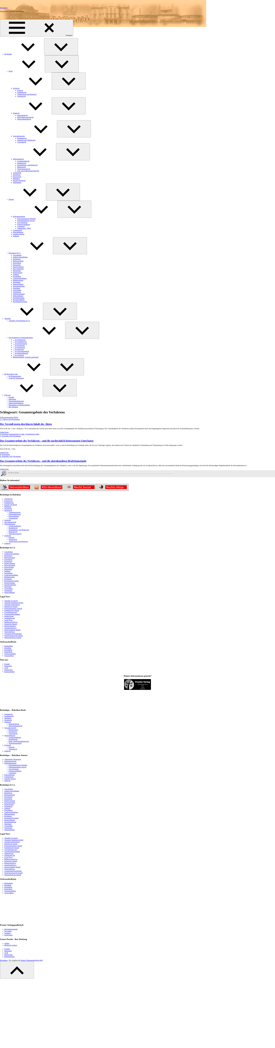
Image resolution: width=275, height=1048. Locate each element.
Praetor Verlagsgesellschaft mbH (32, 960)
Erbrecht (20, 90)
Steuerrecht (8, 510)
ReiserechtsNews (10, 626)
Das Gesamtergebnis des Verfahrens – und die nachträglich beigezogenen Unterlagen (46, 440)
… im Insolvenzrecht (20, 344)
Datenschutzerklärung (16, 403)
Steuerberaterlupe (19, 286)
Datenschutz (8, 670)
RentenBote (8, 652)
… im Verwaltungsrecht (21, 351)
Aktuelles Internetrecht (12, 605)
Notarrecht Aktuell (10, 624)
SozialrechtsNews (10, 628)
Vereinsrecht (21, 96)
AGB (6, 668)
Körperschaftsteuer (23, 224)
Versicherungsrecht (23, 169)
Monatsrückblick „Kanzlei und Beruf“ (26, 357)
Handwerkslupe (18, 267)
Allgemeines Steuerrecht (12, 759)
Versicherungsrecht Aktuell (13, 636)
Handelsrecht (21, 163)
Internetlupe (17, 271)
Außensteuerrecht (15, 512)
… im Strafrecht (18, 349)
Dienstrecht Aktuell (10, 607)
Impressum (12, 399)
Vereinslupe (17, 292)
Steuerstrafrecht (22, 115)
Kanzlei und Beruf (19, 180)
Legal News (8, 620)
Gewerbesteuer (22, 222)
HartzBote (7, 648)
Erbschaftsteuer (18, 232)
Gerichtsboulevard (10, 612)
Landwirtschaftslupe (20, 278)
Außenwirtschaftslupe (20, 257)
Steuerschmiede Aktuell (12, 630)
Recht (11, 71)
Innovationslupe (18, 269)
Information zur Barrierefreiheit (19, 405)
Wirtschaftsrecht (18, 159)
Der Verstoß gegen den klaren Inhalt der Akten (26, 424)
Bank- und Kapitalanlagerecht (19, 741)
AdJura (6, 943)
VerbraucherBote (10, 654)
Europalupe (17, 265)
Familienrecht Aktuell (11, 610)
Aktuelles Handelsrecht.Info (13, 603)
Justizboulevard (9, 618)
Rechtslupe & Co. (15, 253)
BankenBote (8, 646)
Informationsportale (11, 929)
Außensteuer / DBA (24, 228)
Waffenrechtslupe (19, 294)
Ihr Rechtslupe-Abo (11, 374)
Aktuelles (7, 318)
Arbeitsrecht (17, 173)
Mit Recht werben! (10, 945)
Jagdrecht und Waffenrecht (26, 140)
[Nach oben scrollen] (17, 969)
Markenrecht (21, 167)
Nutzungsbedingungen (16, 401)
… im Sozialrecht (19, 345)
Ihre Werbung (13, 407)
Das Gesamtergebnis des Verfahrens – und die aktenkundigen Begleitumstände (43, 461)
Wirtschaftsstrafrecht (24, 119)
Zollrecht (16, 236)
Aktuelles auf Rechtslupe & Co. (19, 321)
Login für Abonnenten (16, 378)
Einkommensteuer (19, 216)
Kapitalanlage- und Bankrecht (27, 165)
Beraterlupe (17, 259)
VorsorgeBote (9, 656)
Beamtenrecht (22, 138)
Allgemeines (17, 182)
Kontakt (11, 397)
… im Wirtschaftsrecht (20, 353)
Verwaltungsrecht (19, 136)
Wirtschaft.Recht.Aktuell (12, 638)
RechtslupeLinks (18, 298)
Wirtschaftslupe (18, 296)
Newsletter (8, 931)
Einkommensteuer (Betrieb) (26, 219)
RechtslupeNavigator (20, 302)
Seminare (7, 933)
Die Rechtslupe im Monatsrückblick (21, 338)
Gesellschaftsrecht (23, 161)
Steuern (11, 199)
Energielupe (17, 263)
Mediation (16, 179)
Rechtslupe (4, 8)
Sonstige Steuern (18, 234)
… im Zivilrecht (18, 355)
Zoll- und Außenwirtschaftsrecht (28, 171)
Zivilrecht (16, 88)
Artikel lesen (4, 432)
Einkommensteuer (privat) (26, 221)
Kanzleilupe (17, 276)
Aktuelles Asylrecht (11, 601)
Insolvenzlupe (17, 273)
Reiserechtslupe (18, 284)
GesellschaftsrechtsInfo (12, 614)
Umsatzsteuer (17, 230)
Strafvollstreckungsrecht (25, 117)
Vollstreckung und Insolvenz (27, 94)
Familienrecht (21, 92)
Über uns (7, 395)
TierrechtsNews (9, 632)
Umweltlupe (17, 290)
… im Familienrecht (19, 342)
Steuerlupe (16, 288)
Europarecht (17, 177)
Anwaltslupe (17, 255)
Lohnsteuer (21, 226)
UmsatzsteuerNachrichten (13, 634)
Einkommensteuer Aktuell (13, 608)
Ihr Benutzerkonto (15, 376)
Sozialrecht (16, 175)
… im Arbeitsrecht (19, 340)
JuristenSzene (9, 616)
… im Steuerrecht (19, 347)
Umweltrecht (21, 142)
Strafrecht (16, 113)
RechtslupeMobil (18, 300)
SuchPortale (8, 935)
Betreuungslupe (18, 261)
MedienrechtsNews (10, 622)
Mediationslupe (18, 280)
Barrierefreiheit (9, 672)
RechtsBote (8, 650)
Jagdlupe (16, 274)
